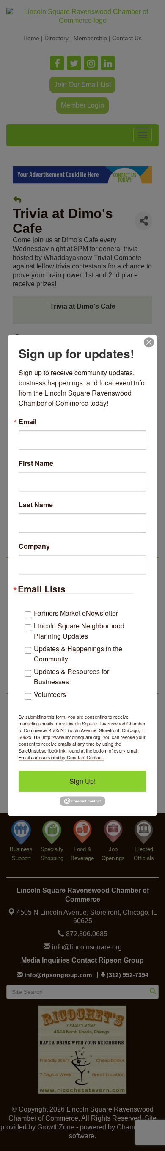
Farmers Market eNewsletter (76, 613)
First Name (36, 463)
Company (34, 546)
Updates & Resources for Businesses (71, 676)
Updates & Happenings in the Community (78, 654)
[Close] (149, 342)
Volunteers (50, 694)
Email (27, 421)
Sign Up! (82, 781)
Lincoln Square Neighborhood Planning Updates (79, 631)
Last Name (36, 504)
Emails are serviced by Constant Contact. (61, 757)
